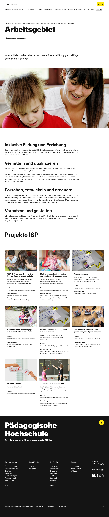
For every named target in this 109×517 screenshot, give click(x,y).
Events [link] (7, 483)
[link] (11, 4)
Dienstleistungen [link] (11, 476)
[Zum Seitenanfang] (101, 422)
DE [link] (93, 4)
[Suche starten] (102, 4)
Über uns (99, 9)
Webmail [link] (74, 471)
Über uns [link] (26, 23)
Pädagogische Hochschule (13, 9)
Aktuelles (91, 9)
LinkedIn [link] (32, 466)
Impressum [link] (51, 506)
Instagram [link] (32, 469)
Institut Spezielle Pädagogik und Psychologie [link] (60, 23)
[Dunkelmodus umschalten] (98, 4)
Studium (39, 9)
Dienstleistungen (60, 9)
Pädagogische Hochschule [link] (13, 23)
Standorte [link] (53, 471)
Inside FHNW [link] (76, 469)
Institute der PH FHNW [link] (37, 23)
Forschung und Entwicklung (76, 9)
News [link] (7, 485)
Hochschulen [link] (54, 469)
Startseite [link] (31, 9)
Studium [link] (8, 471)
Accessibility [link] (62, 506)
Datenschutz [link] (40, 506)
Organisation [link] (54, 466)
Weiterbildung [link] (10, 473)
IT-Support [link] (75, 466)
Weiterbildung (48, 9)
